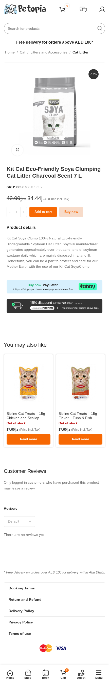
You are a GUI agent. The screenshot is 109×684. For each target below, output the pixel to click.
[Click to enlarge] (17, 150)
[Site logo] (25, 9)
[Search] (99, 28)
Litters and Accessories (48, 52)
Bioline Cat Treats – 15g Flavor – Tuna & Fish (78, 416)
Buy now (71, 212)
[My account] (102, 10)
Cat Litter (80, 52)
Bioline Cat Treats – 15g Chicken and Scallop (26, 416)
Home (10, 52)
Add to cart (43, 212)
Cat (22, 52)
